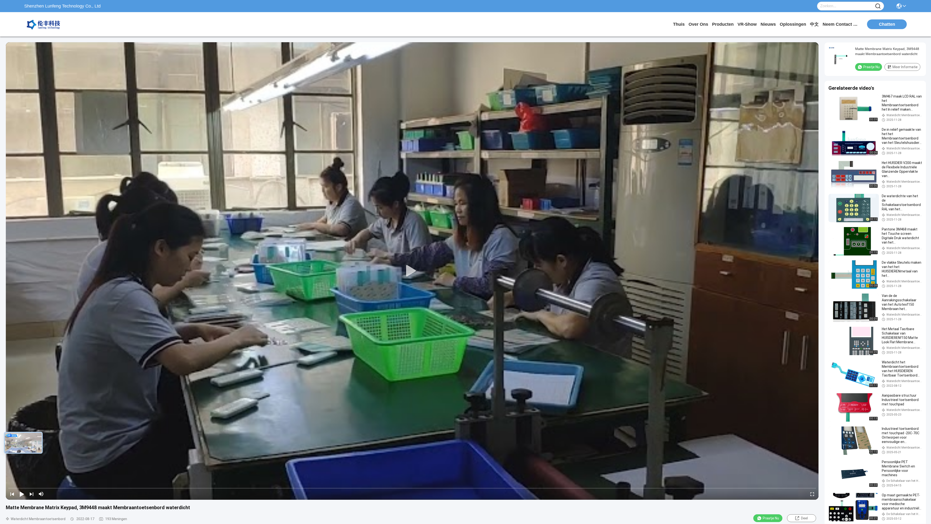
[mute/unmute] (41, 494)
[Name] (878, 6)
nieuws (768, 24)
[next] (31, 494)
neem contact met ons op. (841, 24)
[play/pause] (22, 494)
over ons (698, 24)
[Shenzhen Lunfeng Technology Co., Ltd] (51, 24)
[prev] (12, 494)
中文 (814, 24)
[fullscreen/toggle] (812, 494)
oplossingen (793, 24)
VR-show (747, 24)
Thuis (679, 24)
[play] (412, 271)
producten (723, 24)
